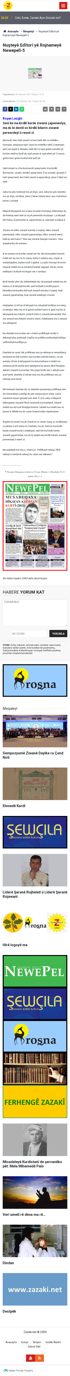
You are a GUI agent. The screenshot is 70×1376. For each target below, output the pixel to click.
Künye (24, 1342)
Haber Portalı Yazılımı (21, 1370)
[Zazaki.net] (8, 5)
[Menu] (63, 5)
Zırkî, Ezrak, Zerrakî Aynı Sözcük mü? (38, 18)
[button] (51, 109)
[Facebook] (5, 109)
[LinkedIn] (16, 109)
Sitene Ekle (34, 1346)
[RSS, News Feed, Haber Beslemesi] (39, 1358)
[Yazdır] (45, 109)
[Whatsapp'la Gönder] (21, 109)
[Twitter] (10, 109)
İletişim (37, 1342)
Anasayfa (12, 31)
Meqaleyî (28, 31)
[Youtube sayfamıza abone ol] (30, 1358)
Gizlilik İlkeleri (53, 1342)
